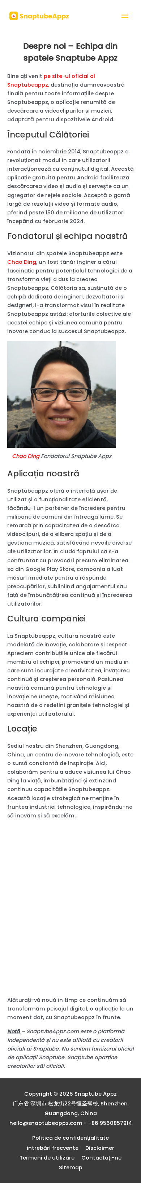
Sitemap (70, 1167)
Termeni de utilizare (47, 1157)
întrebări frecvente (52, 1148)
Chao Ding (21, 262)
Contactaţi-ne (101, 1157)
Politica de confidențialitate (70, 1137)
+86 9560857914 (110, 1123)
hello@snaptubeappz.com (45, 1123)
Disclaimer (99, 1148)
